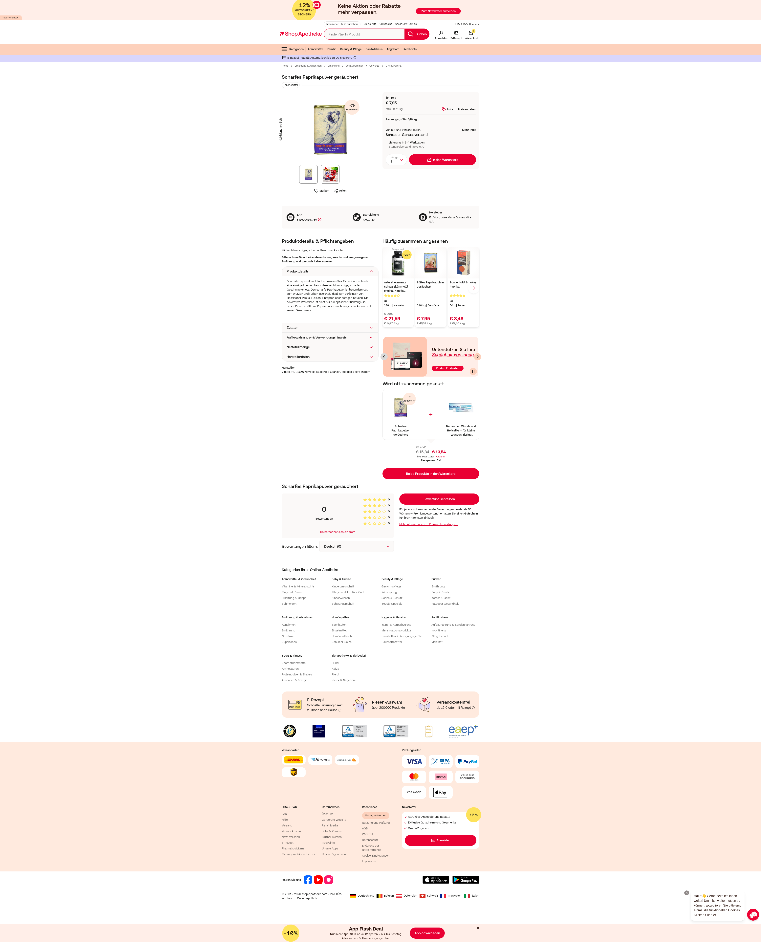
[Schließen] (438, 412)
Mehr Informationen (380, 511)
